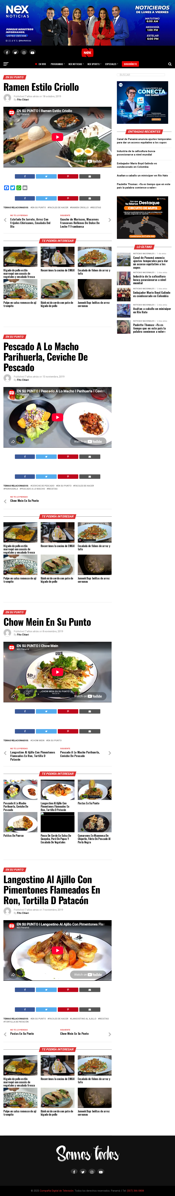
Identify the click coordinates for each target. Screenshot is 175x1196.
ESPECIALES (110, 64)
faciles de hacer (58, 208)
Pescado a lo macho (33, 489)
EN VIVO (41, 64)
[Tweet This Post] (46, 176)
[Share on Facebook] (25, 176)
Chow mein (38, 740)
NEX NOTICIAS (75, 64)
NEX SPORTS (93, 64)
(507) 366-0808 (135, 1190)
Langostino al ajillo (83, 1019)
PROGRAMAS (57, 64)
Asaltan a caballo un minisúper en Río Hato (142, 175)
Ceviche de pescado (43, 486)
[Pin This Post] (68, 176)
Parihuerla (11, 489)
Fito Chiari (23, 99)
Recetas (96, 208)
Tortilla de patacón (17, 1022)
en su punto (39, 208)
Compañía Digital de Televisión (56, 1190)
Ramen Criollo (80, 208)
